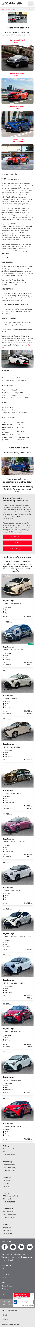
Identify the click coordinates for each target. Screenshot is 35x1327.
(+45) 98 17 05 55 (9, 1170)
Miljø (3, 1295)
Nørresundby (7, 1162)
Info (2, 9)
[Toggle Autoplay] (32, 459)
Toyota (8, 9)
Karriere (4, 1292)
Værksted (5, 1275)
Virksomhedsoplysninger (10, 1324)
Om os (4, 1278)
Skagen (5, 1224)
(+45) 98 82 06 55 (9, 1186)
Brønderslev (7, 1177)
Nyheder (5, 1272)
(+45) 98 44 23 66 (9, 1233)
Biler (3, 1269)
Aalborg (6, 1146)
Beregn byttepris (8, 1286)
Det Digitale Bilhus (8, 1305)
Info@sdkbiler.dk (7, 1260)
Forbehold (5, 1289)
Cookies (5, 1319)
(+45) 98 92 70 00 (9, 1202)
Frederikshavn (8, 1209)
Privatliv (4, 1315)
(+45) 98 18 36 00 (9, 1155)
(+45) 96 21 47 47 (9, 1218)
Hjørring (6, 1193)
